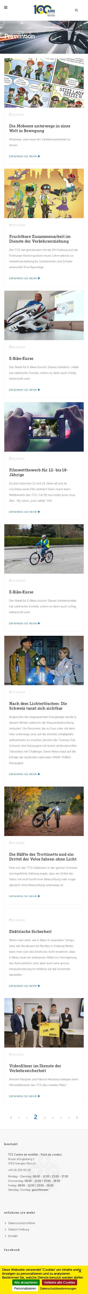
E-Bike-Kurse (21, 358)
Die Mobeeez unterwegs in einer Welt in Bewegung (40, 128)
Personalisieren (25, 1288)
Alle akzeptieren (26, 1282)
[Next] (69, 1118)
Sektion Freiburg (18, 1229)
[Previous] (19, 1118)
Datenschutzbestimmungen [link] (58, 1288)
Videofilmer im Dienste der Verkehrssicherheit (35, 1068)
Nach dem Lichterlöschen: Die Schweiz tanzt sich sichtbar (38, 706)
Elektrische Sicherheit (30, 931)
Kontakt (13, 1236)
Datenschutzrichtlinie (21, 1223)
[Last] (77, 1118)
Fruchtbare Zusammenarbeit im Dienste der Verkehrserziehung (40, 239)
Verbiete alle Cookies (59, 1282)
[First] (11, 1118)
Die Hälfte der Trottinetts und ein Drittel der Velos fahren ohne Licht (43, 857)
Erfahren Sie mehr (23, 156)
